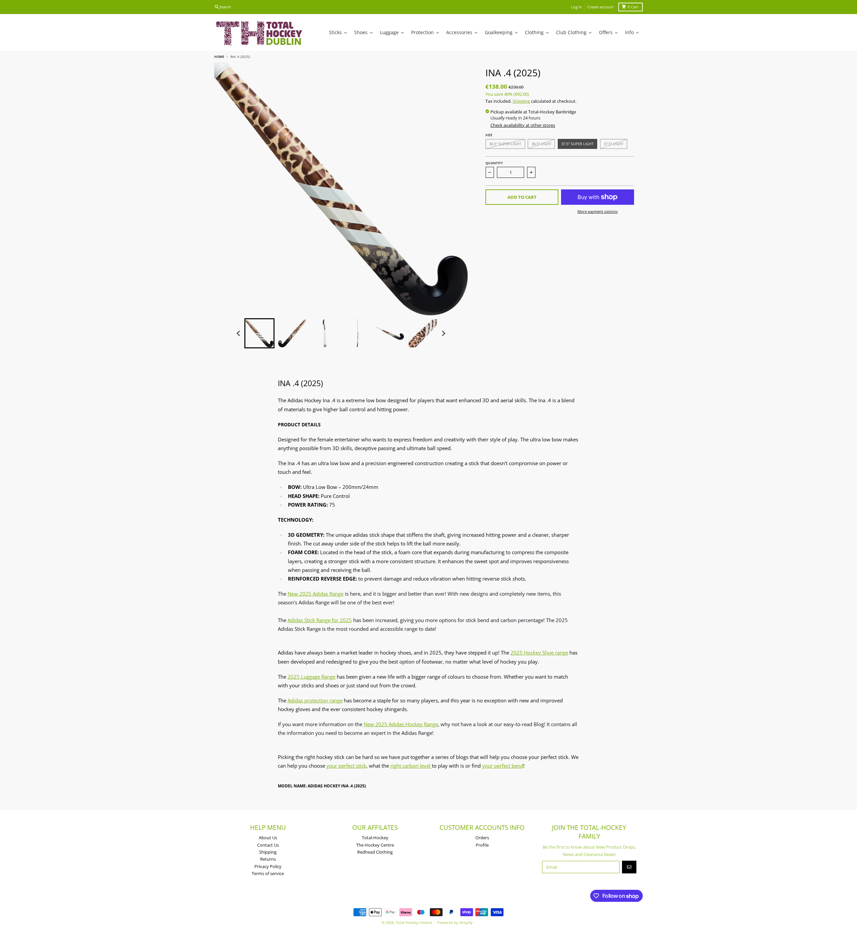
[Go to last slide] (238, 333)
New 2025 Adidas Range (315, 593)
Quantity (494, 163)
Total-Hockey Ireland (414, 922)
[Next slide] (443, 333)
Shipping (521, 101)
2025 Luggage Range (311, 676)
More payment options (597, 211)
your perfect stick (346, 765)
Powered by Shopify (455, 922)
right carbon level (411, 765)
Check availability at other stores (522, 125)
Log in (576, 6)
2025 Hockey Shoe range (539, 652)
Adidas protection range (315, 700)
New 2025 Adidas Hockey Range (401, 724)
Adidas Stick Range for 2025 (320, 620)
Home (219, 56)
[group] (259, 333)
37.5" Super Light (577, 143)
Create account (600, 6)
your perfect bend (502, 765)
